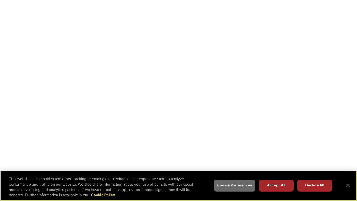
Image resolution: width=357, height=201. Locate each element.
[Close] (348, 185)
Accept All (276, 185)
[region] (178, 186)
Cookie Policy (103, 195)
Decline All (314, 185)
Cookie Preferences (234, 185)
